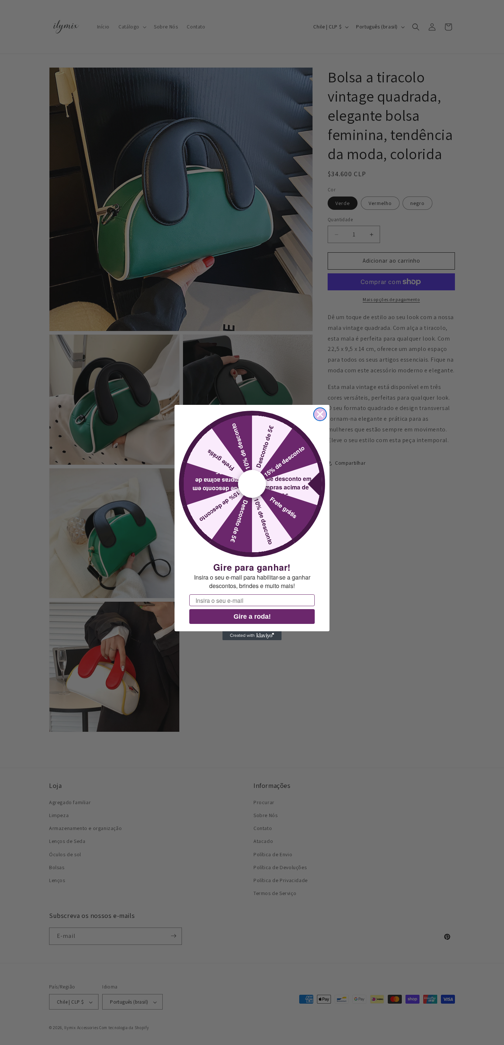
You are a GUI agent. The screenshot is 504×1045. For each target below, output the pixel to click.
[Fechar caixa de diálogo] (320, 414)
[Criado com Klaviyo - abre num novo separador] (252, 635)
